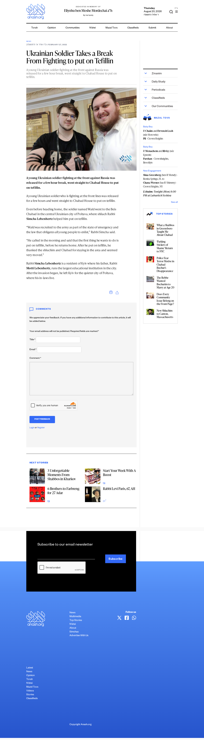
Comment (35, 358)
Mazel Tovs (32, 687)
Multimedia (75, 616)
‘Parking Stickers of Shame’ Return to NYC (165, 246)
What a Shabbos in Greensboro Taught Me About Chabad (165, 230)
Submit (152, 28)
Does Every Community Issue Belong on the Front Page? (165, 299)
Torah (34, 28)
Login (31, 428)
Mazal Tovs (111, 28)
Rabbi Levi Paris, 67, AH (119, 488)
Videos (30, 691)
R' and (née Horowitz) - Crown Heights (158, 134)
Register (41, 428)
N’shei (92, 28)
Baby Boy (148, 127)
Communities (73, 28)
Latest (29, 668)
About (169, 28)
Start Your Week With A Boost (119, 472)
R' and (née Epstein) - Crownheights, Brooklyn (158, 156)
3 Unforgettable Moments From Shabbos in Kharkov (61, 474)
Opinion (51, 28)
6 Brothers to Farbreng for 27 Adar (63, 490)
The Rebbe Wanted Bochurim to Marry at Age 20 (165, 282)
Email (32, 350)
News (28, 42)
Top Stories (75, 620)
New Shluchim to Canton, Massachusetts (165, 314)
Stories (30, 695)
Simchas (74, 632)
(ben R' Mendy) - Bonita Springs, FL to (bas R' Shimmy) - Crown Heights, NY (160, 180)
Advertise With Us (78, 635)
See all (174, 202)
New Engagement (152, 171)
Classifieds (133, 28)
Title (32, 340)
